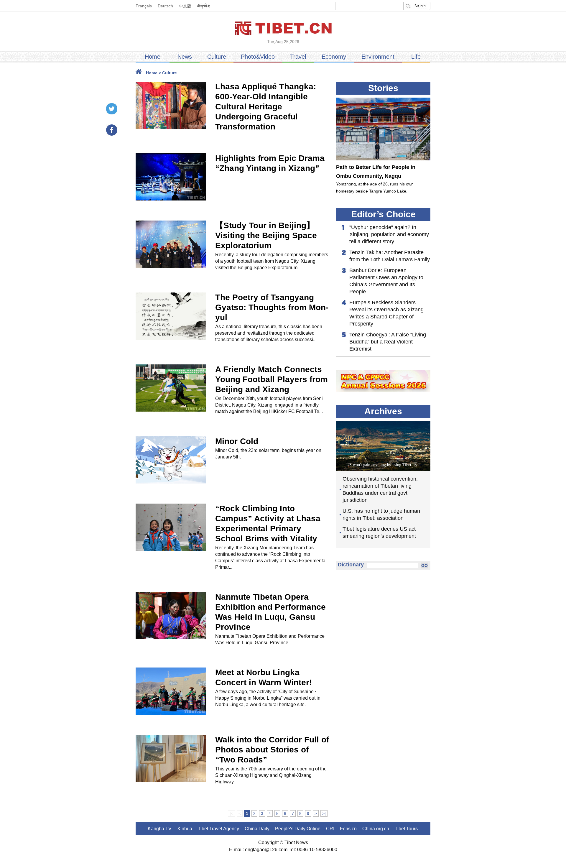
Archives (383, 411)
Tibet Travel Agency (218, 828)
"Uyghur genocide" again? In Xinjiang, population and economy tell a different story (389, 234)
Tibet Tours (406, 828)
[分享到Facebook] (111, 130)
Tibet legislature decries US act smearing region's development (379, 532)
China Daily (257, 828)
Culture (216, 56)
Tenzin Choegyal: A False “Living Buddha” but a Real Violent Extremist (387, 342)
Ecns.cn (348, 828)
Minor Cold (236, 441)
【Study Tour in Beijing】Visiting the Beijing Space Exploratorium (266, 235)
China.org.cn (375, 828)
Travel (298, 56)
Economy (334, 56)
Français (144, 6)
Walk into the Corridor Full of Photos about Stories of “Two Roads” (272, 749)
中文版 (185, 6)
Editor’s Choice (383, 214)
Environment (377, 56)
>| (324, 813)
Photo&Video (258, 56)
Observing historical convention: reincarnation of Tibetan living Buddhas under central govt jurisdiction (380, 489)
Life (416, 56)
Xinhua (184, 828)
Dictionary (351, 565)
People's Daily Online (297, 828)
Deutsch (165, 6)
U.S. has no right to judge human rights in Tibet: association (381, 514)
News (184, 56)
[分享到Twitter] (111, 108)
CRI (330, 828)
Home (152, 56)
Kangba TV (160, 828)
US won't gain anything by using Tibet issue (383, 465)
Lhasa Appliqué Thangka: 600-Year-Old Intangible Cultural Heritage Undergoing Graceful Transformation (265, 106)
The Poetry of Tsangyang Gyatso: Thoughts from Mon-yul (271, 307)
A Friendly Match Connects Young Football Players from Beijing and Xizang (271, 379)
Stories (383, 88)
